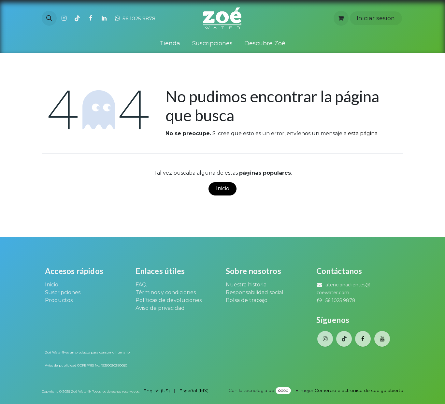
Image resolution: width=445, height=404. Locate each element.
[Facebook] (90, 18)
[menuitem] (169, 43)
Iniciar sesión (376, 18)
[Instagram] (64, 18)
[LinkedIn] (104, 18)
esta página (363, 133)
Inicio (222, 188)
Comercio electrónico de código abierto (359, 390)
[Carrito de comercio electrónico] (341, 18)
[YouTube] (382, 339)
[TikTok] (77, 18)
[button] (49, 18)
